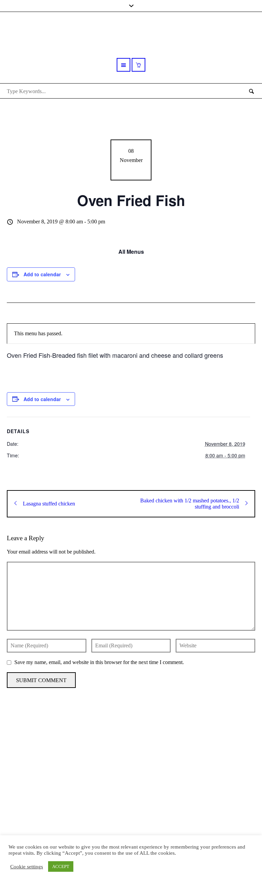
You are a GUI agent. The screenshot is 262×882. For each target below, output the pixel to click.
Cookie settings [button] (26, 866)
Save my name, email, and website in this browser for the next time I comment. (99, 662)
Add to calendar (42, 274)
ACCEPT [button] (60, 866)
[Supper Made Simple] (131, 769)
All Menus (131, 251)
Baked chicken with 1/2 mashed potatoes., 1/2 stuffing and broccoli (189, 504)
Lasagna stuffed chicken (49, 503)
